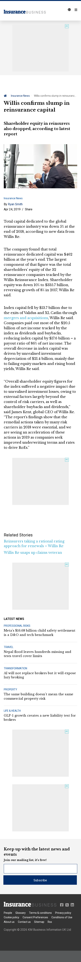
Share (28, 209)
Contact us (24, 921)
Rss (50, 921)
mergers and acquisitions (26, 318)
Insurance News (20, 95)
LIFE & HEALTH (12, 710)
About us (9, 921)
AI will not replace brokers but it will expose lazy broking (40, 675)
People (8, 912)
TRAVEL (8, 647)
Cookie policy (11, 917)
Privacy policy (63, 912)
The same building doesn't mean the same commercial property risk (38, 696)
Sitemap (39, 921)
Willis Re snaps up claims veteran (33, 553)
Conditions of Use (61, 917)
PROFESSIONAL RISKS (17, 625)
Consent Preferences (35, 917)
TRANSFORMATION (15, 668)
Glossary (20, 912)
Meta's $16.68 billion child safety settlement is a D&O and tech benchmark (39, 632)
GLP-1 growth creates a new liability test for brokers (40, 718)
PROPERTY (10, 689)
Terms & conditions (40, 912)
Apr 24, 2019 (12, 209)
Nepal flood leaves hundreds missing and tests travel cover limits (37, 654)
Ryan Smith (15, 204)
